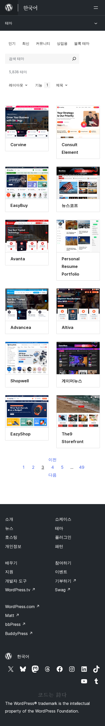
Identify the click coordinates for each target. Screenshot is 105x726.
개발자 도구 (16, 580)
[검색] (74, 59)
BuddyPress (19, 633)
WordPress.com (22, 606)
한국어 (23, 656)
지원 (9, 571)
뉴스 (9, 528)
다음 (52, 474)
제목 (59, 85)
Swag (63, 589)
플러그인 (63, 537)
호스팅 (11, 537)
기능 (41, 85)
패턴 (59, 546)
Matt (12, 615)
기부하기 (65, 580)
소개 (9, 519)
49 (81, 467)
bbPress (15, 624)
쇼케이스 (63, 519)
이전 (52, 459)
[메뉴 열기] (97, 7)
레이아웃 (16, 85)
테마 (8, 23)
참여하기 (63, 562)
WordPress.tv (20, 589)
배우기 (11, 562)
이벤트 (61, 571)
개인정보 (13, 546)
